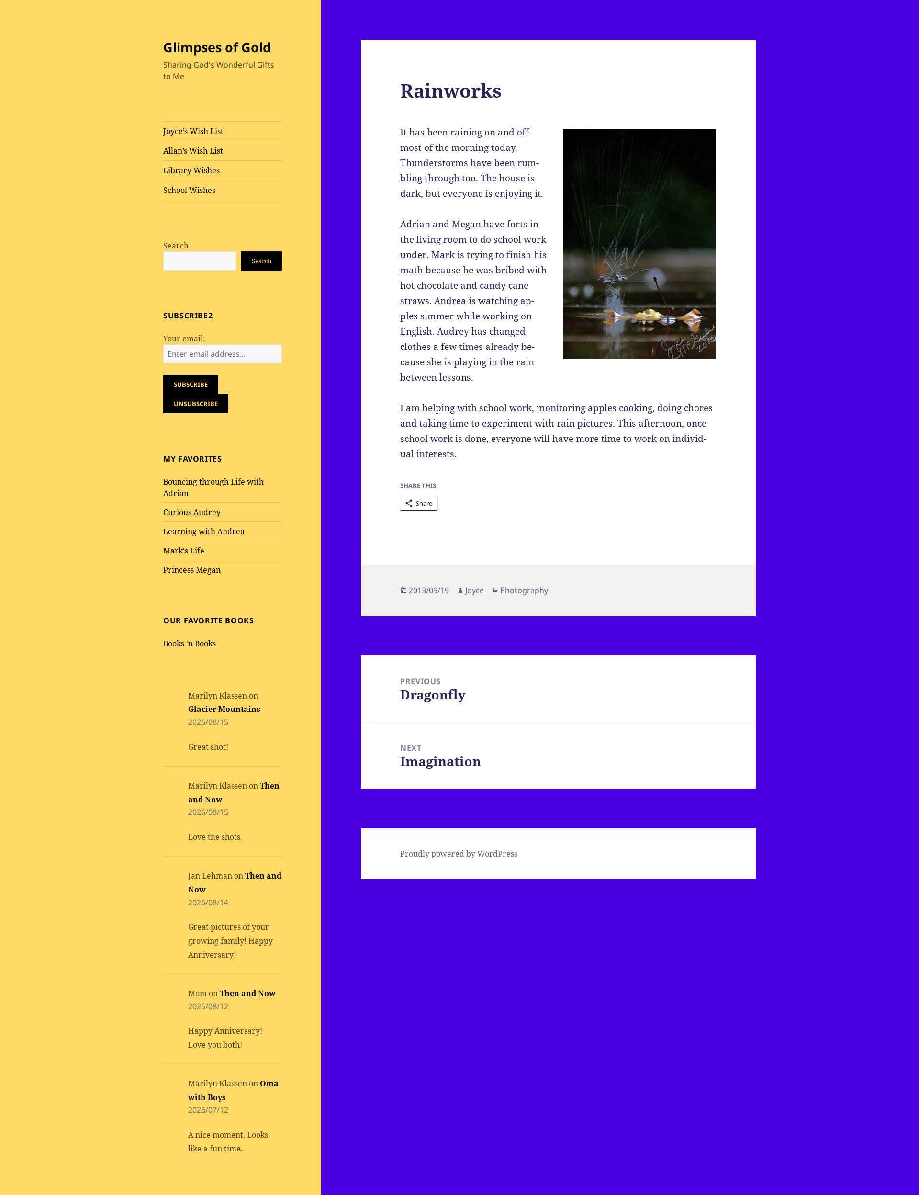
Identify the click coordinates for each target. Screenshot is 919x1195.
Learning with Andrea (204, 531)
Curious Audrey (192, 512)
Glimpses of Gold (217, 47)
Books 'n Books (189, 643)
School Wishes (189, 190)
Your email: (184, 338)
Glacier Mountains (224, 709)
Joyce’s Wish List (193, 131)
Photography (524, 590)
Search (176, 245)
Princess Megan (192, 569)
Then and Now (248, 993)
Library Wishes (191, 170)
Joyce (474, 590)
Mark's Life (183, 550)
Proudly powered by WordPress (458, 853)
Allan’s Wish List (193, 151)
